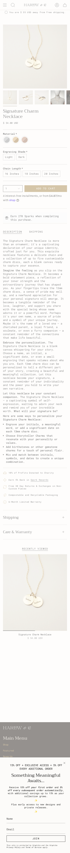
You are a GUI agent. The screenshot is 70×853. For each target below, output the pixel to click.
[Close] (64, 763)
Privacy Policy (14, 847)
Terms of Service (34, 847)
